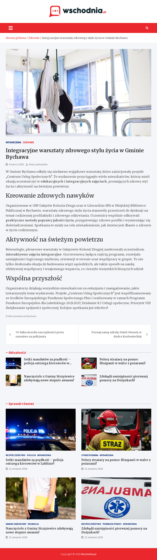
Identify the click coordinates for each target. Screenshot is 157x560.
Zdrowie (28, 142)
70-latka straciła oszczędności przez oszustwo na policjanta (40, 334)
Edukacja (33, 523)
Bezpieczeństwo (15, 455)
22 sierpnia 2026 (18, 468)
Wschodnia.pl (88, 554)
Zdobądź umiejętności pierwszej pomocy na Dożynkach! (124, 378)
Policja (31, 455)
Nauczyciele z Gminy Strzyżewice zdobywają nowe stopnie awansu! (49, 378)
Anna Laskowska (38, 164)
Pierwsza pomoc (112, 523)
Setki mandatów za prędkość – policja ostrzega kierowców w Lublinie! (47, 363)
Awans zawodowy (16, 523)
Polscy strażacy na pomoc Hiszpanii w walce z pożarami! (122, 361)
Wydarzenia (13, 142)
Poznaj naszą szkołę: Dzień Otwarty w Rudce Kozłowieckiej (116, 334)
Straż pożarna (89, 455)
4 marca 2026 (16, 164)
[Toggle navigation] (11, 28)
